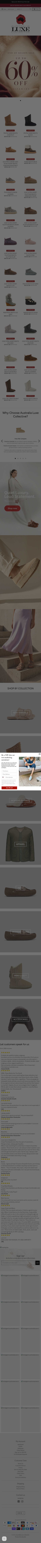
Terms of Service (9, 783)
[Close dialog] (39, 754)
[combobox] (3, 777)
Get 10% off (9, 787)
